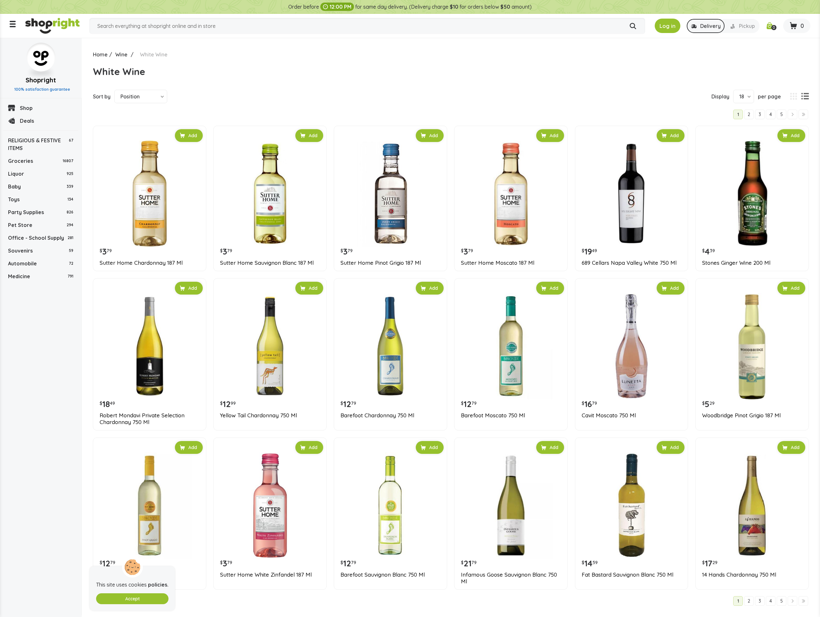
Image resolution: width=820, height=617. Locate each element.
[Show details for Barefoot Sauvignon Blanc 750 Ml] (390, 505)
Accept (132, 599)
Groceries (40, 161)
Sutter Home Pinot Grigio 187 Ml (380, 263)
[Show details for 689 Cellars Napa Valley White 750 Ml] (631, 193)
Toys (40, 199)
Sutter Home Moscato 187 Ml (497, 263)
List (805, 96)
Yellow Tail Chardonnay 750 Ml (258, 415)
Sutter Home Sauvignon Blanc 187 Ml (267, 263)
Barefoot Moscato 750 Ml (493, 415)
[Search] (633, 26)
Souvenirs (40, 250)
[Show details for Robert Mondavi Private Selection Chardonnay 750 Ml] (149, 346)
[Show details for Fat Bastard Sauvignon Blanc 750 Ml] (631, 505)
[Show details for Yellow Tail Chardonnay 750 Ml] (270, 346)
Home (100, 54)
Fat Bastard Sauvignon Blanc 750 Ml (627, 574)
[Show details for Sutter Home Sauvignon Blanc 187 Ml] (270, 193)
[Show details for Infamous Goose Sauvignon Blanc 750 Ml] (511, 505)
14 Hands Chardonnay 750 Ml (739, 574)
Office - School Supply (40, 238)
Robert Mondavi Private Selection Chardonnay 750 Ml (142, 418)
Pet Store (40, 225)
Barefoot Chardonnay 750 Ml (377, 415)
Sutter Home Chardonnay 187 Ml (141, 263)
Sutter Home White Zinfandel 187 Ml (266, 574)
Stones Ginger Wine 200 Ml (736, 263)
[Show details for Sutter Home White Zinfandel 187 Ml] (270, 505)
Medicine (40, 276)
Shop (26, 108)
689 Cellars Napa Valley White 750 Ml (629, 263)
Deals (27, 121)
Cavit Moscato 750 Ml (609, 415)
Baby (40, 186)
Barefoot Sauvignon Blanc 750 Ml (382, 574)
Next (792, 114)
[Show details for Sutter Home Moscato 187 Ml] (511, 193)
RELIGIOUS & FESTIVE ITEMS (40, 144)
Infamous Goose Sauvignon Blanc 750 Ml (509, 577)
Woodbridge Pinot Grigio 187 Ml (741, 415)
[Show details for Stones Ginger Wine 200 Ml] (752, 193)
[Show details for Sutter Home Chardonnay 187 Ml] (149, 193)
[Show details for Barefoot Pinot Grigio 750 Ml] (149, 505)
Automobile (40, 263)
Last (803, 114)
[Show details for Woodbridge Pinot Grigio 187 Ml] (752, 346)
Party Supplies (40, 212)
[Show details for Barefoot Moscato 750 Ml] (511, 346)
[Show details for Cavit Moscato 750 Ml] (631, 346)
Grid (793, 96)
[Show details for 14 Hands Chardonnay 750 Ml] (752, 505)
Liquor (40, 174)
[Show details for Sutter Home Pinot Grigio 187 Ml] (390, 193)
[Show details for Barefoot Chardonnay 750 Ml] (390, 346)
